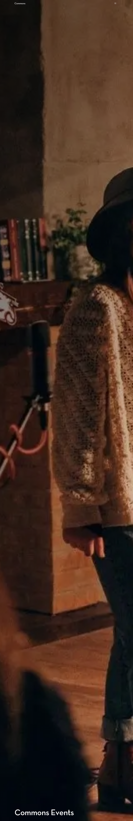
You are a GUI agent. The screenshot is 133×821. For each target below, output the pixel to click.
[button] (115, 3)
